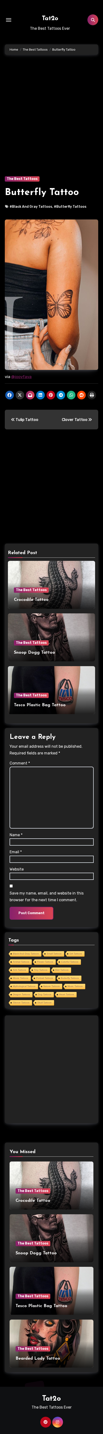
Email (16, 852)
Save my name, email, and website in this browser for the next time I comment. (47, 896)
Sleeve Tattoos (21, 1002)
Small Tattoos (54, 953)
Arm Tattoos (19, 970)
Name (16, 835)
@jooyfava (21, 376)
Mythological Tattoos (24, 986)
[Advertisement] (51, 122)
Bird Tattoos (62, 970)
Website (17, 869)
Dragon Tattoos (21, 994)
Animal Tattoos (21, 961)
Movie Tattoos (20, 978)
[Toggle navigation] (8, 20)
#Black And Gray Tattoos (31, 207)
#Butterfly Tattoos (70, 207)
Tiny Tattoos (40, 970)
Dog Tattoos (44, 994)
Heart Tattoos (66, 994)
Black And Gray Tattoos (26, 953)
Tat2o (50, 18)
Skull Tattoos (44, 1002)
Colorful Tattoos (69, 961)
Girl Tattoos (75, 953)
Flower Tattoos (45, 961)
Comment (20, 763)
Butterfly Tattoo (42, 192)
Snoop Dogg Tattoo (34, 653)
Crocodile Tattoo (31, 600)
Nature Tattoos (51, 986)
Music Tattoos (75, 986)
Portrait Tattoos (44, 978)
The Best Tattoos (22, 179)
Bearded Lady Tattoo (38, 1359)
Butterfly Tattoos (70, 978)
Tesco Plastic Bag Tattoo (40, 705)
